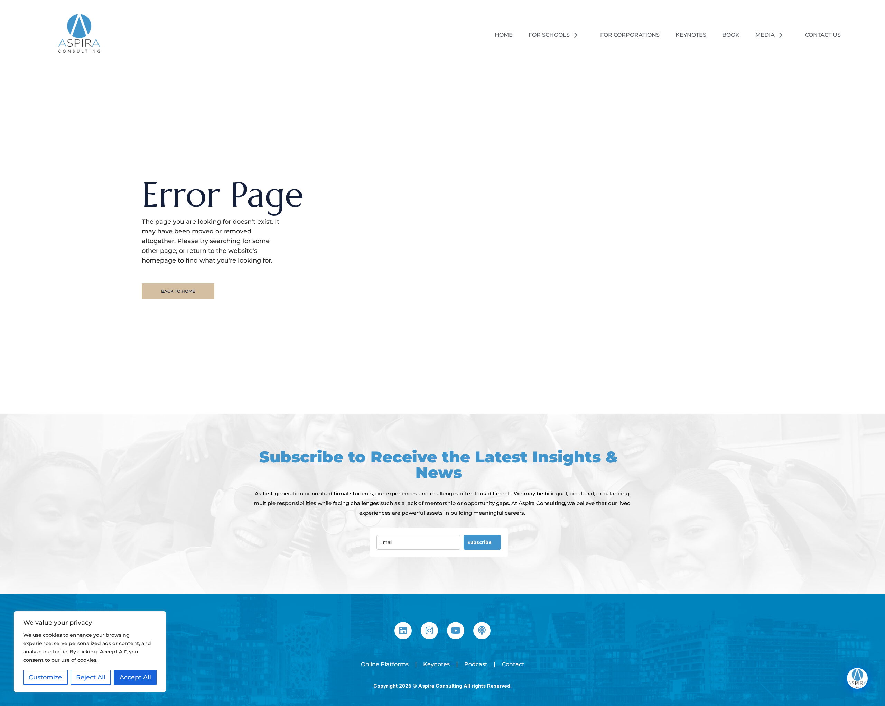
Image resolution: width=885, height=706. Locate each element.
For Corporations (630, 34)
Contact (513, 664)
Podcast (475, 664)
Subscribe (479, 542)
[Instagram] (429, 630)
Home (504, 34)
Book (730, 34)
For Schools (549, 34)
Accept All (135, 677)
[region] (90, 651)
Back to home (178, 291)
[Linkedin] (403, 630)
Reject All (90, 677)
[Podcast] (482, 630)
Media (765, 34)
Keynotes (691, 34)
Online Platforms (385, 664)
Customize (45, 677)
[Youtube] (455, 630)
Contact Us (823, 34)
